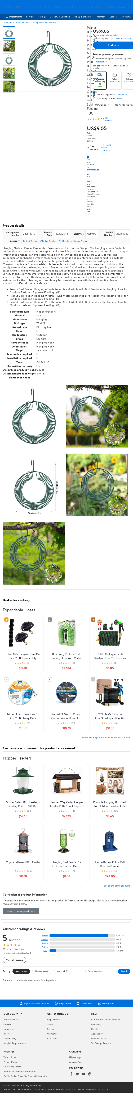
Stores (50, 1024)
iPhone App (75, 1057)
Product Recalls (99, 1038)
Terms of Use (9, 1057)
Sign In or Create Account (36, 1003)
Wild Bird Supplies (34, 22)
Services (30, 16)
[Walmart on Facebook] (71, 1074)
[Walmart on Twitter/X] (77, 1074)
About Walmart (10, 1019)
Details (119, 98)
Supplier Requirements (14, 1043)
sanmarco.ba (93, 169)
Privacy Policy (10, 1061)
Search (124, 971)
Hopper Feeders (80, 241)
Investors (7, 1033)
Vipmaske (28, 7)
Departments (15, 16)
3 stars (45, 943)
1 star (45, 951)
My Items (126, 16)
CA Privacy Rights (12, 1066)
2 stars (45, 947)
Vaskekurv (18, 7)
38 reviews (108, 119)
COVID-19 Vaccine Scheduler (105, 1019)
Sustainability (9, 1038)
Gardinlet (89, 7)
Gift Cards (52, 1038)
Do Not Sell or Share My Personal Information (25, 1076)
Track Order (86, 1003)
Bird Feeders (50, 22)
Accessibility (97, 1033)
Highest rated (41, 971)
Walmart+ (52, 1033)
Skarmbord (68, 7)
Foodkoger (57, 7)
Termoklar (79, 7)
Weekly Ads (108, 1003)
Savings (42, 16)
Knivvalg (47, 7)
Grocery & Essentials (60, 16)
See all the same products (117, 885)
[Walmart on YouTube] (84, 1074)
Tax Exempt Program (101, 1043)
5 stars (45, 935)
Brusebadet (110, 7)
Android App (75, 1061)
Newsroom (8, 1029)
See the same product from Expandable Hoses (106, 737)
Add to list (104, 104)
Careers (113, 16)
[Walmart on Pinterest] (90, 1074)
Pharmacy (100, 16)
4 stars (44, 939)
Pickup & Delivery (82, 16)
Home (5, 22)
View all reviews (14, 959)
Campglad (38, 7)
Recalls (94, 1029)
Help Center (65, 1003)
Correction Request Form (21, 911)
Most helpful (62, 971)
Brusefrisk (7, 7)
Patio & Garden (17, 22)
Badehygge (121, 7)
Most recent (21, 971)
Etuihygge (99, 7)
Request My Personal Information (19, 1071)
